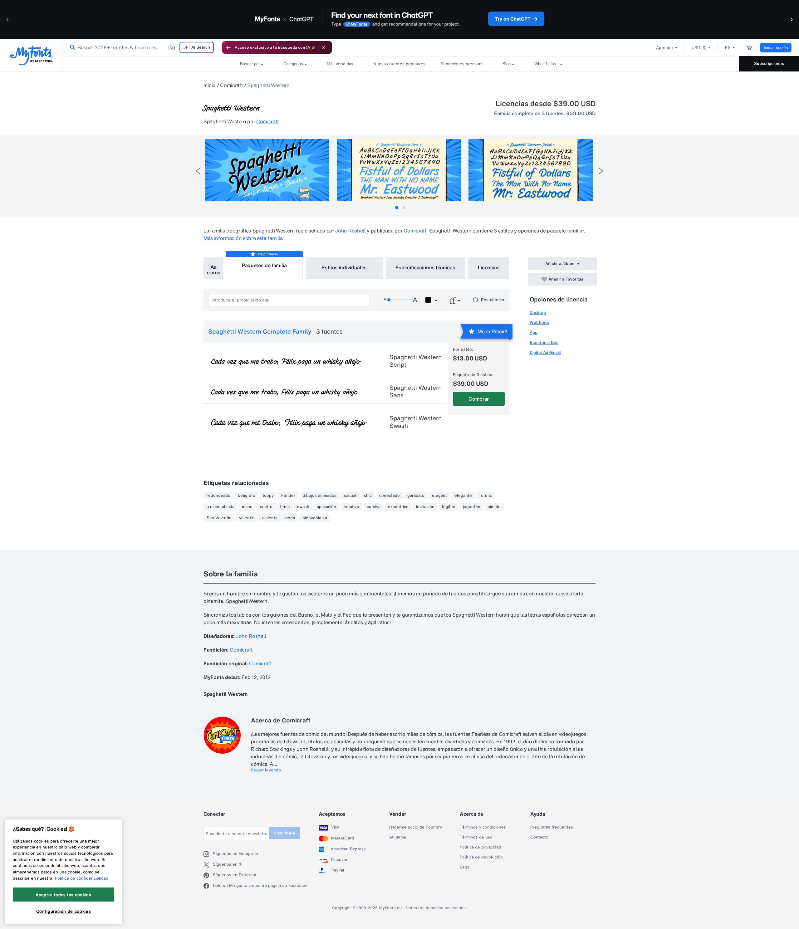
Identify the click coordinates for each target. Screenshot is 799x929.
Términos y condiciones (483, 827)
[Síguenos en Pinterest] (208, 875)
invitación (425, 506)
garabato (415, 495)
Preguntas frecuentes (551, 827)
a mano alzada (220, 506)
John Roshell (350, 230)
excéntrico (398, 506)
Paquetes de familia (264, 265)
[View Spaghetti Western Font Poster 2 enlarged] (399, 170)
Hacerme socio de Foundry (415, 827)
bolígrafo (246, 495)
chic (368, 495)
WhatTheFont (546, 63)
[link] (71, 47)
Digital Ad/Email (545, 352)
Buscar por (250, 63)
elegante (463, 495)
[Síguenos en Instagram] (208, 854)
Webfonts (539, 322)
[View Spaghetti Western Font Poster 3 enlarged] (530, 170)
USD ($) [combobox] (699, 48)
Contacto (539, 837)
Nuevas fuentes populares (397, 64)
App (533, 332)
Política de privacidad (480, 847)
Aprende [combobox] (664, 48)
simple (494, 506)
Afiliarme (397, 837)
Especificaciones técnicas (425, 267)
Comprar (478, 399)
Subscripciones (769, 63)
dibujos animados (319, 495)
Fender (288, 495)
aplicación (326, 506)
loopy (268, 495)
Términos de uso (476, 837)
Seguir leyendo (266, 770)
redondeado (218, 495)
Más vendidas (340, 64)
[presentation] (198, 170)
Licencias (489, 267)
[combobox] (139, 47)
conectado (389, 495)
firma (285, 506)
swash (303, 506)
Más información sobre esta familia (243, 238)
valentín (247, 518)
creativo (351, 506)
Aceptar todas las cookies (63, 895)
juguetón (471, 506)
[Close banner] (323, 47)
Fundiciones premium (462, 64)
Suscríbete (284, 833)
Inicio (209, 85)
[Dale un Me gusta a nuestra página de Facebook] (208, 886)
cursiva (373, 506)
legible (448, 506)
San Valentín (219, 518)
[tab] (396, 207)
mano (247, 506)
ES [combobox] (728, 48)
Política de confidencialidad (81, 878)
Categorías (293, 63)
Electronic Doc (544, 342)
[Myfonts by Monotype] (31, 55)
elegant (439, 495)
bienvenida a (314, 518)
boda (290, 518)
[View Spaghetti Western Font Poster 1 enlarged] (267, 170)
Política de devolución (481, 857)
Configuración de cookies (63, 911)
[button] (8, 19)
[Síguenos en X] (208, 865)
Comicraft (231, 85)
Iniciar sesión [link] (776, 47)
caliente (270, 518)
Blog (506, 63)
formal (485, 495)
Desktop (538, 312)
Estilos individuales (344, 267)
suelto (266, 506)
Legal (465, 867)
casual (350, 495)
